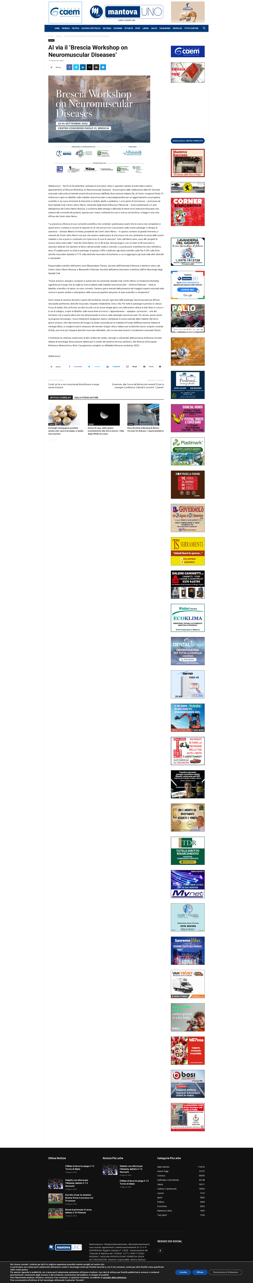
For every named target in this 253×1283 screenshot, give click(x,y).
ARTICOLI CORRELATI (60, 397)
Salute (154, 28)
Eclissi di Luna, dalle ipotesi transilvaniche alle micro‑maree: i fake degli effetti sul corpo (106, 431)
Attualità (128, 28)
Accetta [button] (183, 1272)
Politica (75, 28)
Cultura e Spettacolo (91, 28)
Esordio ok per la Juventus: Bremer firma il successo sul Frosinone (79, 1198)
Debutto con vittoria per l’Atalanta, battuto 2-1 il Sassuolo (76, 1183)
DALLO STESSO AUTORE (86, 397)
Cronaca (66, 28)
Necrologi (177, 28)
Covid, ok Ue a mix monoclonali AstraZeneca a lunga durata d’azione (73, 386)
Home (57, 28)
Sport (137, 28)
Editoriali (107, 28)
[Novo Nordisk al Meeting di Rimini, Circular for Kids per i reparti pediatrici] (145, 415)
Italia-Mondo (165, 28)
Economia (118, 28)
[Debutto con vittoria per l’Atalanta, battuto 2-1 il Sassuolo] (55, 1184)
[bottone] (188, 140)
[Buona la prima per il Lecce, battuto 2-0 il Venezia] (55, 1213)
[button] (203, 28)
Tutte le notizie (191, 28)
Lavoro (146, 28)
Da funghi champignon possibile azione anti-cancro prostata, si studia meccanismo (65, 431)
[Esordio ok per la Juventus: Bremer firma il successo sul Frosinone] (55, 1198)
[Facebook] (160, 1251)
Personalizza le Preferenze (225, 1272)
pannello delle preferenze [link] (114, 1277)
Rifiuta (200, 1272)
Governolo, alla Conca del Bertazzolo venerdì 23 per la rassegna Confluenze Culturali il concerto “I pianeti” (138, 386)
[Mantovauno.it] (126, 12)
